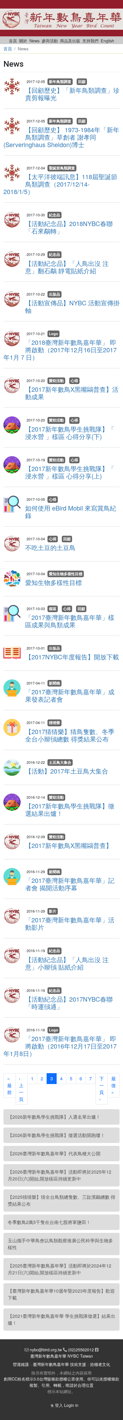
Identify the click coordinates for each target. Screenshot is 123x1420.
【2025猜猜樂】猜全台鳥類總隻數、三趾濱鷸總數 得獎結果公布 (61, 1200)
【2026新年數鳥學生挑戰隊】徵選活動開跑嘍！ (56, 1135)
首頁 (13, 40)
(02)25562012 (81, 1349)
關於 (23, 40)
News (34, 40)
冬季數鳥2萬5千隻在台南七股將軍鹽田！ (49, 1222)
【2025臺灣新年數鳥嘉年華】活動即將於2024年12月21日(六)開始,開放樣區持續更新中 (59, 1269)
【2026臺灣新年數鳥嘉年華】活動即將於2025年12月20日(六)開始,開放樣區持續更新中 (59, 1175)
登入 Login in (66, 1405)
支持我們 (90, 40)
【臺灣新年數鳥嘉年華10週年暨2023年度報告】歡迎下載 (61, 1294)
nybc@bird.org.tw (46, 1349)
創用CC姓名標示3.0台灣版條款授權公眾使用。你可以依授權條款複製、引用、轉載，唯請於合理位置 (61, 1382)
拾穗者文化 (100, 1364)
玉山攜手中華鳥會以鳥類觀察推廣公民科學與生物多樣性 (60, 1244)
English (107, 40)
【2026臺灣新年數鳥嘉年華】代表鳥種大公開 (54, 1153)
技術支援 (78, 1364)
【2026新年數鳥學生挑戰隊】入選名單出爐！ (54, 1117)
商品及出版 (70, 40)
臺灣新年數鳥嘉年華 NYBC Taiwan (61, 1356)
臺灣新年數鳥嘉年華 (51, 1364)
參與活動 (50, 40)
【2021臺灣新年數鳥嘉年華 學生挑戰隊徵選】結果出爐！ (61, 1319)
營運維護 (21, 1364)
